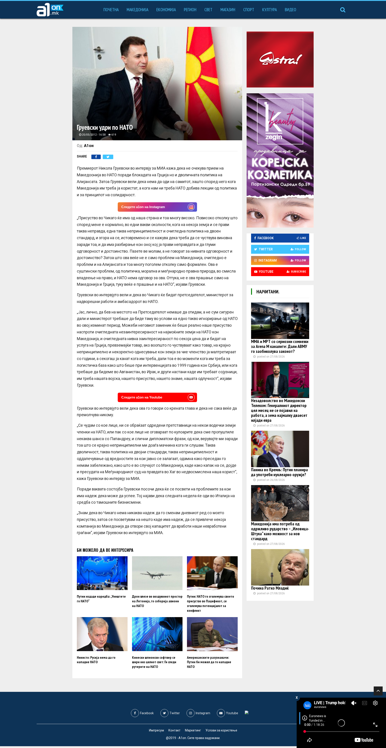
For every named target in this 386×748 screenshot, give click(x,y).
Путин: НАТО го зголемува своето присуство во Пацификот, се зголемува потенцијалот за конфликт (210, 603)
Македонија (137, 10)
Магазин (227, 10)
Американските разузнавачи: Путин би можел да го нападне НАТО (209, 662)
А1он (89, 145)
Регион (190, 10)
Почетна (111, 10)
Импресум (156, 730)
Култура (269, 10)
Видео (290, 10)
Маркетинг (193, 730)
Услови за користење (221, 730)
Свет (208, 10)
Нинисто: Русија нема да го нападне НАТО (96, 659)
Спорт (248, 10)
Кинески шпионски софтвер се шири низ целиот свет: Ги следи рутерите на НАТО (154, 662)
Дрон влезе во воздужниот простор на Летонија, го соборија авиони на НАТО (157, 601)
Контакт (174, 730)
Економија (166, 10)
